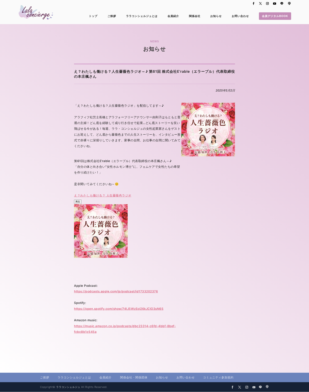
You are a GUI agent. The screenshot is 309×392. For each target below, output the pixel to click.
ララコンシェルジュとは (142, 16)
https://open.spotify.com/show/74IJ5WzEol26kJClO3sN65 (118, 309)
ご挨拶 (111, 16)
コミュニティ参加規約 (218, 377)
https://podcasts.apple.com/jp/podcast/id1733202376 (116, 291)
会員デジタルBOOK (275, 16)
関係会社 (194, 16)
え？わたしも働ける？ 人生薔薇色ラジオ (102, 195)
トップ (93, 16)
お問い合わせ (240, 16)
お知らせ (216, 16)
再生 (77, 201)
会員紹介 (173, 16)
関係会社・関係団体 (134, 377)
